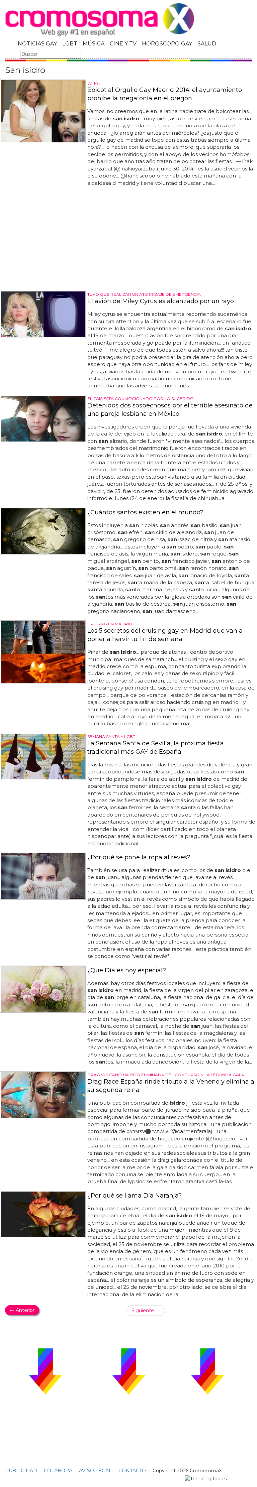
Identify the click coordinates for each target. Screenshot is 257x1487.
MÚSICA (93, 43)
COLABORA (58, 1471)
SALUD (206, 43)
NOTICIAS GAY (37, 43)
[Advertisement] (128, 239)
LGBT (69, 43)
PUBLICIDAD (21, 1471)
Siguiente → (146, 1311)
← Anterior (22, 1310)
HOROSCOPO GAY (167, 43)
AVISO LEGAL (95, 1471)
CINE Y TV (123, 43)
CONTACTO (132, 1471)
